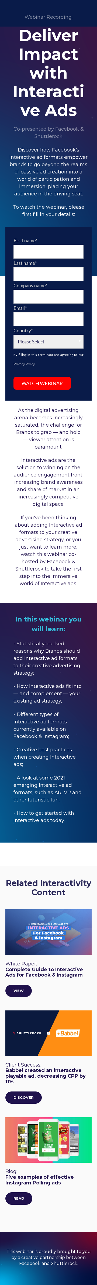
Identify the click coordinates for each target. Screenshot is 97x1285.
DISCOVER (23, 1097)
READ (18, 1198)
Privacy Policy (24, 364)
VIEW (18, 990)
